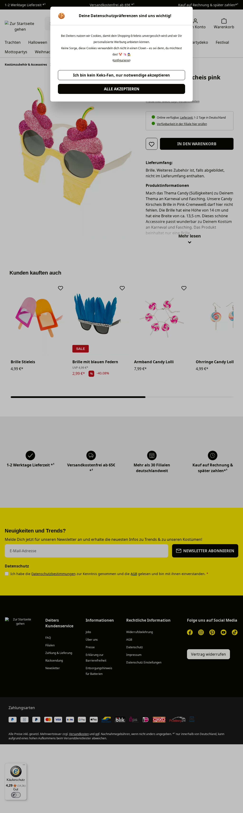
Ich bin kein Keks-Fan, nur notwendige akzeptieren (121, 75)
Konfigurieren (121, 60)
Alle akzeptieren (121, 89)
